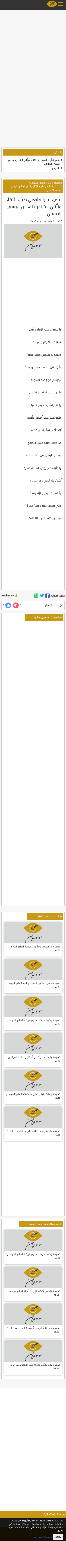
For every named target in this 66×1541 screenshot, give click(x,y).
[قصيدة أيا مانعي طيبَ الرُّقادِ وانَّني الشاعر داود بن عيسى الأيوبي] (47, 596)
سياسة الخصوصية (43, 1537)
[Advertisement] (33, 43)
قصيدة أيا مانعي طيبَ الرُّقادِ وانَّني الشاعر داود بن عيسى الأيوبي (36, 188)
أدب (50, 182)
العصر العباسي (38, 182)
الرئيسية (58, 182)
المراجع (55, 168)
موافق (58, 1537)
